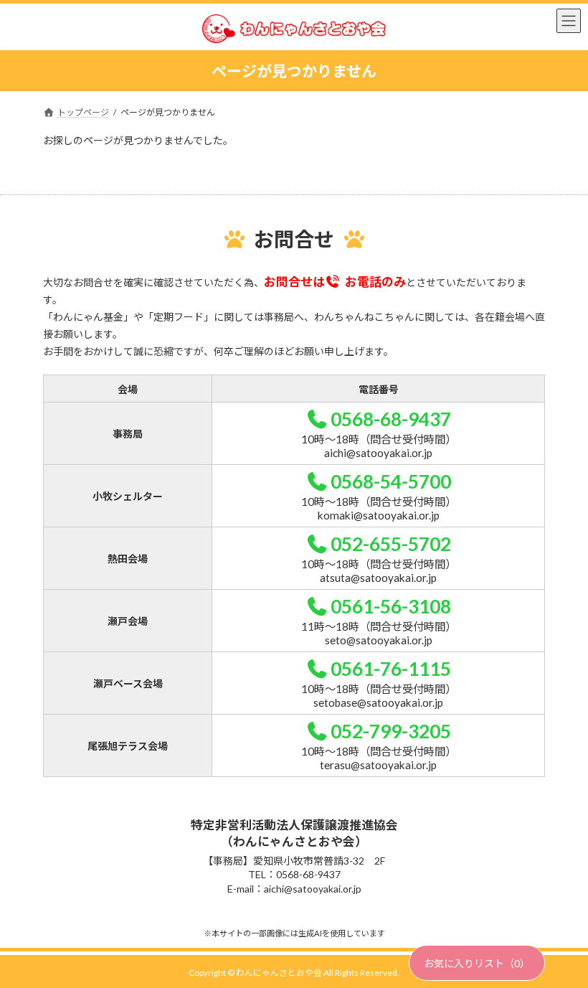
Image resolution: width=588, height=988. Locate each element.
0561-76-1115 (391, 668)
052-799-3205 (391, 731)
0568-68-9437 (391, 419)
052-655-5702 (391, 543)
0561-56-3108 (391, 606)
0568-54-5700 (391, 481)
